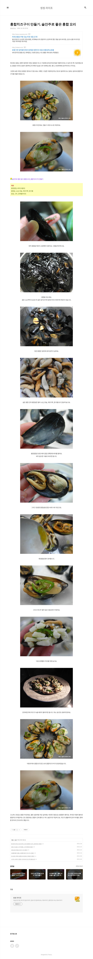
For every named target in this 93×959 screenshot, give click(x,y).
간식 (16, 840)
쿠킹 (12, 840)
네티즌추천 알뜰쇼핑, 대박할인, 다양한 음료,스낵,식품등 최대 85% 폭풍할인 (35, 52)
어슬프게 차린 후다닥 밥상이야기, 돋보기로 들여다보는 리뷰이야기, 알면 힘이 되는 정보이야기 (37, 900)
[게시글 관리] (19, 829)
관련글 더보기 (79, 866)
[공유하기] (17, 829)
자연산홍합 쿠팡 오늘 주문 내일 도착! (25, 37)
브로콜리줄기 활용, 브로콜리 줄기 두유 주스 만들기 (22, 853)
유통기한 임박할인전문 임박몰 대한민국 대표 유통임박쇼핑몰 (33, 50)
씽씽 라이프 (17, 898)
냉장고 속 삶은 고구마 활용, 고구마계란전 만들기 (22, 847)
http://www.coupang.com (19, 34)
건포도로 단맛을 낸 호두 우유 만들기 (19, 850)
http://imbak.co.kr (17, 47)
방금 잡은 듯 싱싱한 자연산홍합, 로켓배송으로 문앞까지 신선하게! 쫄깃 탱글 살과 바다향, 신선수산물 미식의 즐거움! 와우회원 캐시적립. (46, 40)
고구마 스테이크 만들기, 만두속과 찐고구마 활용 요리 (23, 859)
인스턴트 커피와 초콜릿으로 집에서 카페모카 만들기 (23, 856)
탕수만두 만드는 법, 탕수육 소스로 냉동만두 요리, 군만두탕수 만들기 (26, 844)
